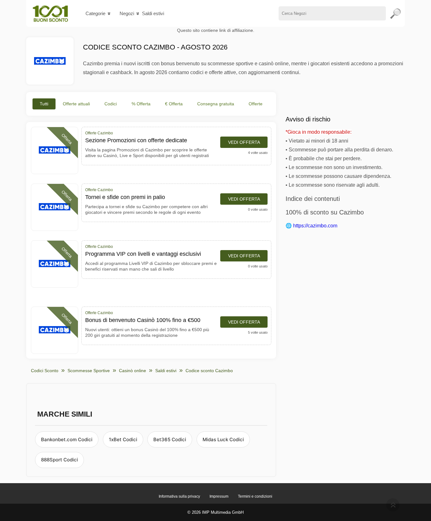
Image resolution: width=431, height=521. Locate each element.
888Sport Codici (59, 460)
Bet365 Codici (169, 439)
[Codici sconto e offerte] (50, 13)
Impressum (219, 496)
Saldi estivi (153, 13)
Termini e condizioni (255, 496)
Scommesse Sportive (89, 370)
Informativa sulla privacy (179, 496)
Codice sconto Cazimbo (209, 370)
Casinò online (132, 370)
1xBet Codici (123, 439)
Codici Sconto (44, 370)
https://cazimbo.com (315, 225)
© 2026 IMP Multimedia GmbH (215, 512)
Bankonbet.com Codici (66, 439)
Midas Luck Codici (223, 439)
